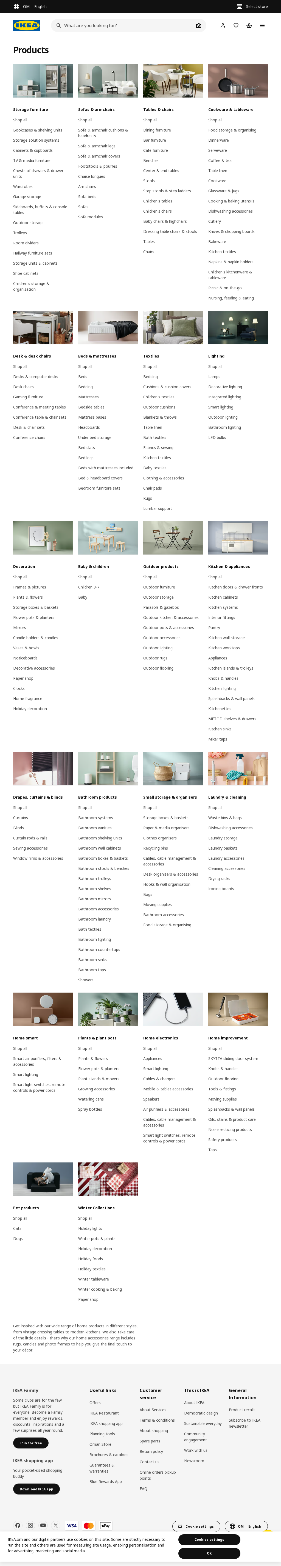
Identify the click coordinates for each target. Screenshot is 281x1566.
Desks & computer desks (35, 376)
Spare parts (150, 1441)
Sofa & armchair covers (99, 156)
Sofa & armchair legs (97, 145)
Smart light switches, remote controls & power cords (39, 1087)
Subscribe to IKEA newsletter (244, 1423)
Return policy (151, 1451)
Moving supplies (157, 904)
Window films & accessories (38, 858)
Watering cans (91, 1099)
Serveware (217, 150)
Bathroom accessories (98, 908)
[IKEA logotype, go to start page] (26, 25)
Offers (95, 1402)
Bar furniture (154, 140)
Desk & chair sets (29, 427)
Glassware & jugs (223, 190)
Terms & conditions (157, 1420)
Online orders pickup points (158, 1475)
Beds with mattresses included (105, 467)
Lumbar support (157, 508)
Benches (151, 160)
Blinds (18, 827)
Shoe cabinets (25, 273)
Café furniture (155, 150)
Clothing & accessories (163, 478)
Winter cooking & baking (100, 1289)
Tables (149, 241)
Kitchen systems (223, 607)
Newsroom (194, 1460)
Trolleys (20, 232)
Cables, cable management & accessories (169, 861)
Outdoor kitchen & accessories (171, 617)
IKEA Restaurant (104, 1413)
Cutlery (214, 221)
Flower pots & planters (33, 617)
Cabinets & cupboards (33, 150)
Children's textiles (159, 396)
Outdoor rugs (155, 658)
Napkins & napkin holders (231, 261)
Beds (82, 376)
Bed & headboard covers (100, 478)
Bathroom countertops (99, 949)
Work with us (195, 1450)
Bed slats (86, 447)
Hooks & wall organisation (166, 884)
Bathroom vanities (95, 827)
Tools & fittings (222, 1088)
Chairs (148, 251)
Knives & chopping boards (231, 231)
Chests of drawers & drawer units (38, 173)
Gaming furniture (28, 396)
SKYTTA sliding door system (233, 1058)
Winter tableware (93, 1279)
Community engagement (195, 1436)
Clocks (19, 688)
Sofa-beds (87, 196)
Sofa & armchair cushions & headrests (103, 132)
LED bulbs (217, 437)
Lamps (214, 376)
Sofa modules (90, 216)
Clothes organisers (160, 838)
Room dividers (26, 242)
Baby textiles (155, 467)
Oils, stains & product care (232, 1119)
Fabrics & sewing (158, 447)
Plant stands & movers (98, 1078)
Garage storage (27, 196)
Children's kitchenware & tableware (230, 274)
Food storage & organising (232, 130)
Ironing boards (221, 888)
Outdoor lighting (223, 417)
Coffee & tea (220, 160)
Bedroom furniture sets (99, 488)
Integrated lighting (224, 396)
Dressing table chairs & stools (170, 231)
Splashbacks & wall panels (231, 698)
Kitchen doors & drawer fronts (235, 587)
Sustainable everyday (203, 1423)
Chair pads (152, 488)
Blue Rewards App (105, 1481)
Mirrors (19, 627)
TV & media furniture (31, 160)
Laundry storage (223, 838)
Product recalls (242, 1409)
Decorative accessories (34, 668)
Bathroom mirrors (94, 898)
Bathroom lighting (224, 427)
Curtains (20, 817)
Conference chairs (29, 437)
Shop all (20, 119)
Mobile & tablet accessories (168, 1088)
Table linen (217, 170)
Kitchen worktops (224, 647)
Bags (147, 894)
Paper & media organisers (166, 827)
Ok (209, 1553)
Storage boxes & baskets (35, 607)
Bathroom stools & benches (103, 868)
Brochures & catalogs (108, 1454)
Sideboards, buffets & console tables (40, 209)
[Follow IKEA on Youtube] (43, 1525)
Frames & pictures (29, 587)
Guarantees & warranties (101, 1468)
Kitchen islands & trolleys (230, 668)
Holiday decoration (30, 708)
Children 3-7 (89, 587)
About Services (153, 1409)
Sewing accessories (30, 848)
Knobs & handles (223, 678)
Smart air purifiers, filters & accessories (37, 1061)
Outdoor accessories (162, 637)
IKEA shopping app (106, 1423)
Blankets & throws (160, 417)
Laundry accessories (226, 858)
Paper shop (23, 678)
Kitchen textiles (222, 251)
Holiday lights (90, 1228)
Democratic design (201, 1413)
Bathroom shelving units (100, 838)
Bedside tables (91, 407)
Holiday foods (90, 1258)
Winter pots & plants (97, 1238)
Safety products (222, 1139)
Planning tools (102, 1433)
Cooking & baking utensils (231, 201)
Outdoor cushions (159, 407)
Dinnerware (218, 140)
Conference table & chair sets (39, 417)
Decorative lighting (225, 386)
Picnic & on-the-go (225, 287)
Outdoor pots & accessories (168, 627)
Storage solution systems (36, 140)
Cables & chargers (159, 1078)
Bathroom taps (92, 969)
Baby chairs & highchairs (165, 221)
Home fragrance (27, 698)
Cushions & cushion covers (167, 386)
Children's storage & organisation (31, 286)
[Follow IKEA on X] (55, 1525)
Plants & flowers (28, 597)
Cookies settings (209, 1539)
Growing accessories (96, 1088)
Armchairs (87, 186)
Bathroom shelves (94, 888)
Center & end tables (161, 170)
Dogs (18, 1238)
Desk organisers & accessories (170, 874)
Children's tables (157, 201)
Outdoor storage (28, 222)
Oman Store (100, 1444)
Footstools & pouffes (97, 166)
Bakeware (217, 241)
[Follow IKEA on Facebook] (18, 1525)
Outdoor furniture (159, 587)
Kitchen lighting (222, 688)
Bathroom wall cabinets (99, 848)
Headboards (89, 427)
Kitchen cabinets (223, 597)
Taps (212, 1149)
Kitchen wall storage (226, 637)
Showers (86, 979)
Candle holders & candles (35, 637)
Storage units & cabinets (35, 263)
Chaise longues (91, 176)
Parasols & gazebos (161, 607)
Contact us (149, 1461)
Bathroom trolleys (94, 878)
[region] (140, 1546)
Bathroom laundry (94, 919)
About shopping (154, 1430)
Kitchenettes (219, 708)
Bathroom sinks (92, 959)
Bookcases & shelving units (37, 130)
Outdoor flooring (158, 668)
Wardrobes (23, 186)
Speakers (151, 1099)
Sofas (83, 206)
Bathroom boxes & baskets (103, 858)
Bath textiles (154, 437)
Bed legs (86, 457)
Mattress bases (92, 417)
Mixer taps (217, 739)
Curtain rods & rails (30, 838)
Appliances (217, 658)
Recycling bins (155, 848)
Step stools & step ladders (167, 190)
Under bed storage (94, 437)
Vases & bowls (26, 647)
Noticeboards (25, 658)
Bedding (85, 386)
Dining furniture (157, 130)
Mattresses (88, 396)
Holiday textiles (92, 1268)
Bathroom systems (95, 817)
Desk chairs (23, 386)
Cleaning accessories (226, 868)
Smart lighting (220, 407)
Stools (149, 180)
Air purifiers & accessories (166, 1109)
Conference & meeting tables (39, 407)
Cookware (217, 180)
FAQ (143, 1488)
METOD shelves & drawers (232, 718)
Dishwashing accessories (230, 211)
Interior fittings (221, 617)
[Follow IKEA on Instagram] (30, 1525)
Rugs (147, 498)
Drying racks (219, 878)
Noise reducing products (230, 1129)
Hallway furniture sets (32, 253)
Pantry (214, 627)
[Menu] (262, 25)
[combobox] (122, 25)
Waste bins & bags (225, 817)
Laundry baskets (223, 848)
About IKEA (194, 1402)
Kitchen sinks (220, 728)
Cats (17, 1228)
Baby (82, 597)
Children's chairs (157, 211)
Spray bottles (90, 1109)
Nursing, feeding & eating (231, 298)
